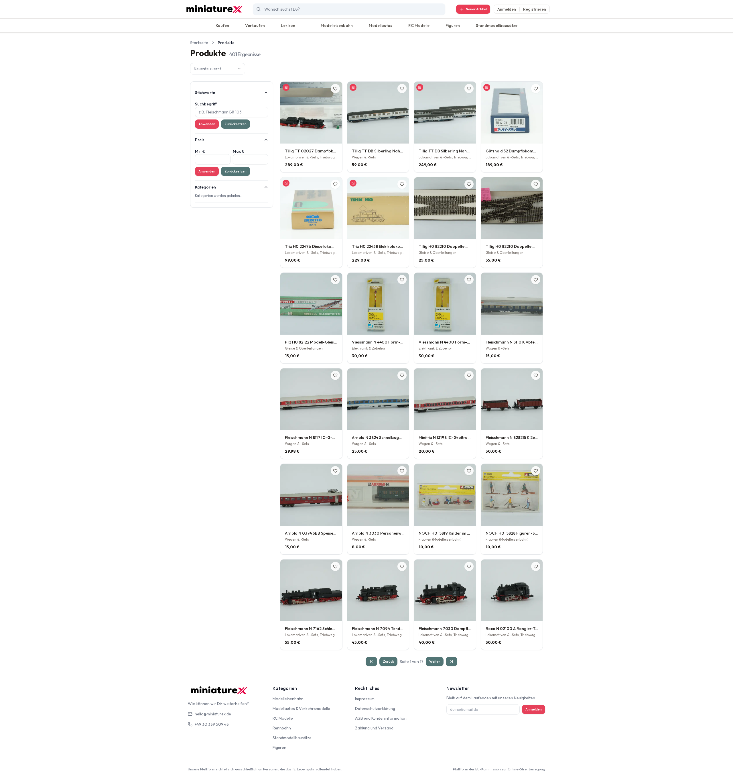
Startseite (199, 42)
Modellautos (380, 25)
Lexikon (288, 25)
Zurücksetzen (235, 124)
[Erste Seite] (371, 661)
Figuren (453, 25)
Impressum (365, 698)
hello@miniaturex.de (213, 714)
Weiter (434, 661)
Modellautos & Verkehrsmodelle (301, 708)
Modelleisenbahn (337, 25)
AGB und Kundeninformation (381, 718)
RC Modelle (418, 25)
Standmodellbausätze (496, 25)
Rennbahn (282, 728)
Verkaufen (255, 25)
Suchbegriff (206, 104)
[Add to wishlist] (335, 88)
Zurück (388, 661)
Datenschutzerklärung (375, 708)
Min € (200, 151)
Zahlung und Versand (374, 728)
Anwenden (206, 124)
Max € (239, 151)
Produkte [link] (226, 42)
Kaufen (222, 25)
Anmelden (506, 9)
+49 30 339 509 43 (212, 724)
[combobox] (217, 68)
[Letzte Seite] (451, 661)
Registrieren (534, 9)
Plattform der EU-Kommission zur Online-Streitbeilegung (499, 769)
